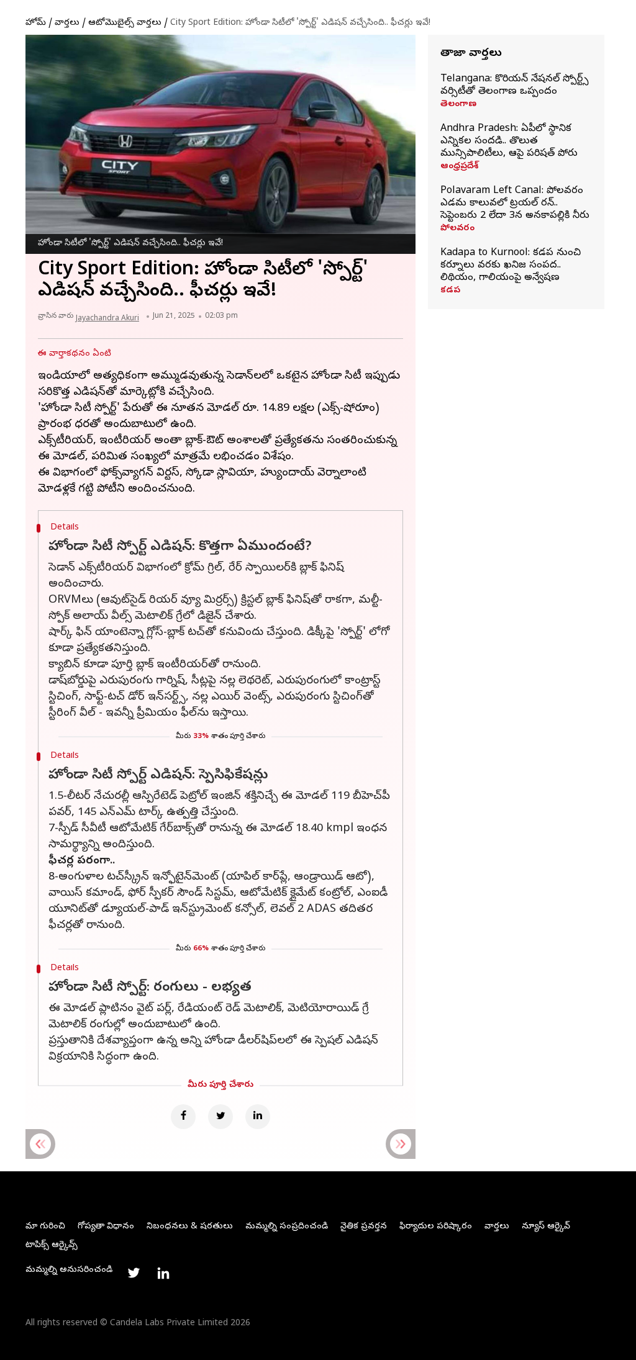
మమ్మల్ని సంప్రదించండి (286, 1227)
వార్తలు (67, 23)
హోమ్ (35, 23)
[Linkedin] (257, 1116)
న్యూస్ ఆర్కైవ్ (546, 1227)
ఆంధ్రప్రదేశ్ (459, 167)
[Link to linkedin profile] (163, 1273)
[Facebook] (183, 1116)
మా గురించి (45, 1227)
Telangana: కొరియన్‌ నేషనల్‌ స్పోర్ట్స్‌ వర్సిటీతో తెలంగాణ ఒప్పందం (514, 85)
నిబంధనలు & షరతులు (190, 1227)
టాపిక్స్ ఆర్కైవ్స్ (51, 1245)
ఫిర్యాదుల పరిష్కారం (435, 1227)
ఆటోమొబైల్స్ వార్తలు (124, 23)
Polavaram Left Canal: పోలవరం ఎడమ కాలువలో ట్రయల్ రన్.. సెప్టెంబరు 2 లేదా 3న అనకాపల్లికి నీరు (514, 203)
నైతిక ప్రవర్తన (363, 1227)
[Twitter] (220, 1116)
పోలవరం (457, 229)
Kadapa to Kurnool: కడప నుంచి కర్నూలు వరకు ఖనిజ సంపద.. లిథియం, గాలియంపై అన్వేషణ (510, 265)
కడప (450, 291)
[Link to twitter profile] (133, 1273)
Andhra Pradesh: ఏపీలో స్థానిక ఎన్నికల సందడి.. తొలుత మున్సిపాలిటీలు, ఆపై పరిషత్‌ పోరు (509, 141)
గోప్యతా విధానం (106, 1227)
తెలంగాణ (458, 104)
